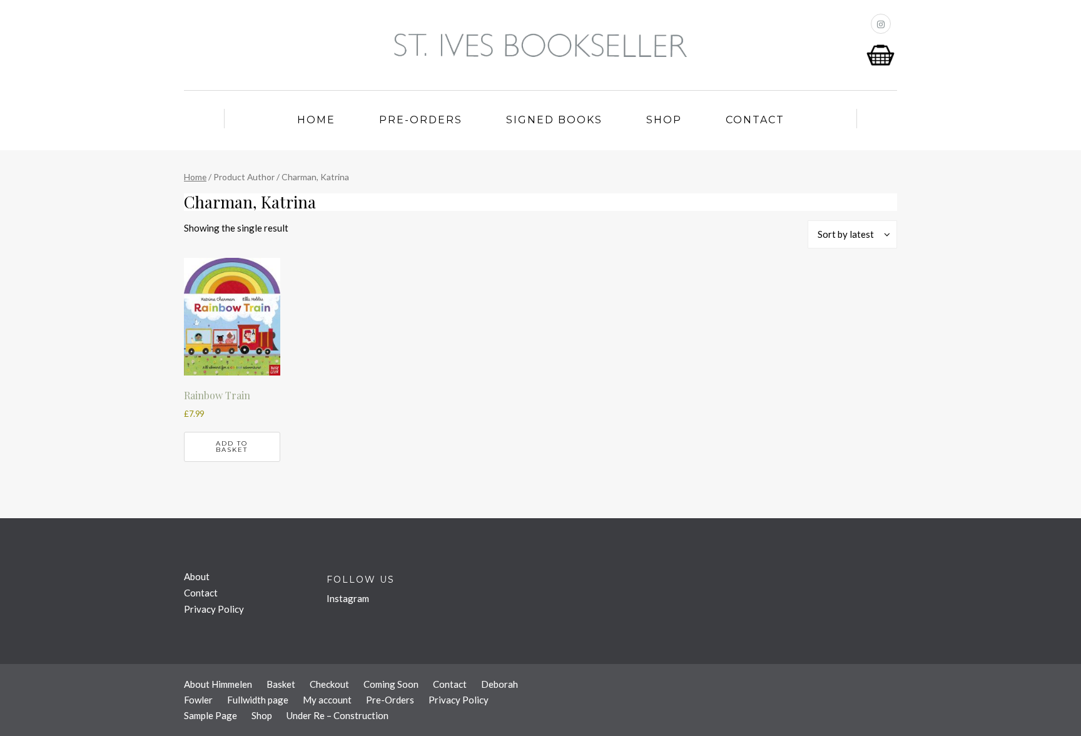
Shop (664, 120)
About (197, 576)
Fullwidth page (257, 699)
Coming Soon (391, 684)
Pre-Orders (420, 120)
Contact (755, 120)
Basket (280, 684)
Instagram (348, 598)
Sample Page (210, 715)
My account (327, 699)
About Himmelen (218, 684)
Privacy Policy (214, 609)
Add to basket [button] (232, 446)
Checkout (329, 684)
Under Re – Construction (337, 715)
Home (316, 120)
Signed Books (554, 120)
